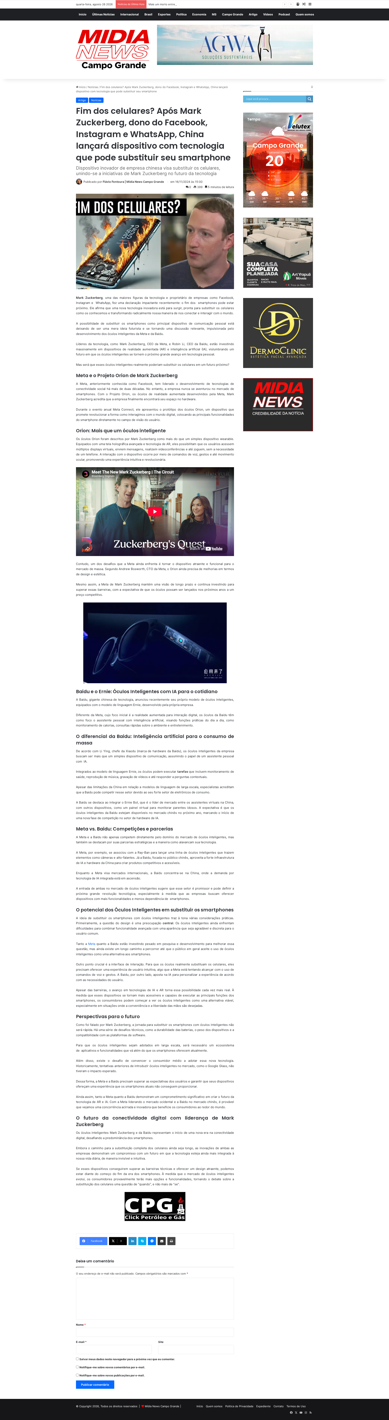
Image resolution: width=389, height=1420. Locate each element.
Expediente (263, 1406)
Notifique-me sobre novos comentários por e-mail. (112, 1367)
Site (161, 1342)
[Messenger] (152, 1241)
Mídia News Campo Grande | (163, 1406)
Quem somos (305, 14)
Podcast (284, 14)
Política (181, 14)
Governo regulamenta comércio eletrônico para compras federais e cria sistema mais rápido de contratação (216, 4)
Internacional (129, 14)
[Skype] (142, 1241)
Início (83, 14)
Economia (199, 14)
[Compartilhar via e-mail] (162, 1241)
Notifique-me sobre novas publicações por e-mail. (112, 1375)
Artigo (253, 14)
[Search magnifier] (309, 99)
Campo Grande (232, 14)
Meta (92, 944)
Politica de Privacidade (239, 1406)
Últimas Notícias (103, 14)
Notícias (93, 87)
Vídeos (268, 14)
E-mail (81, 1342)
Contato (279, 1406)
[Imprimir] (171, 1241)
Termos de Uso (296, 1406)
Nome (81, 1324)
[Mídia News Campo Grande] (113, 50)
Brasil (148, 14)
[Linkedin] (132, 1241)
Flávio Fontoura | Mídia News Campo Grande (133, 181)
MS (214, 14)
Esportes (164, 14)
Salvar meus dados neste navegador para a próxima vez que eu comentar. (127, 1359)
